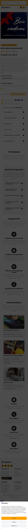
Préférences (14, 525)
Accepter (14, 518)
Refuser (14, 522)
